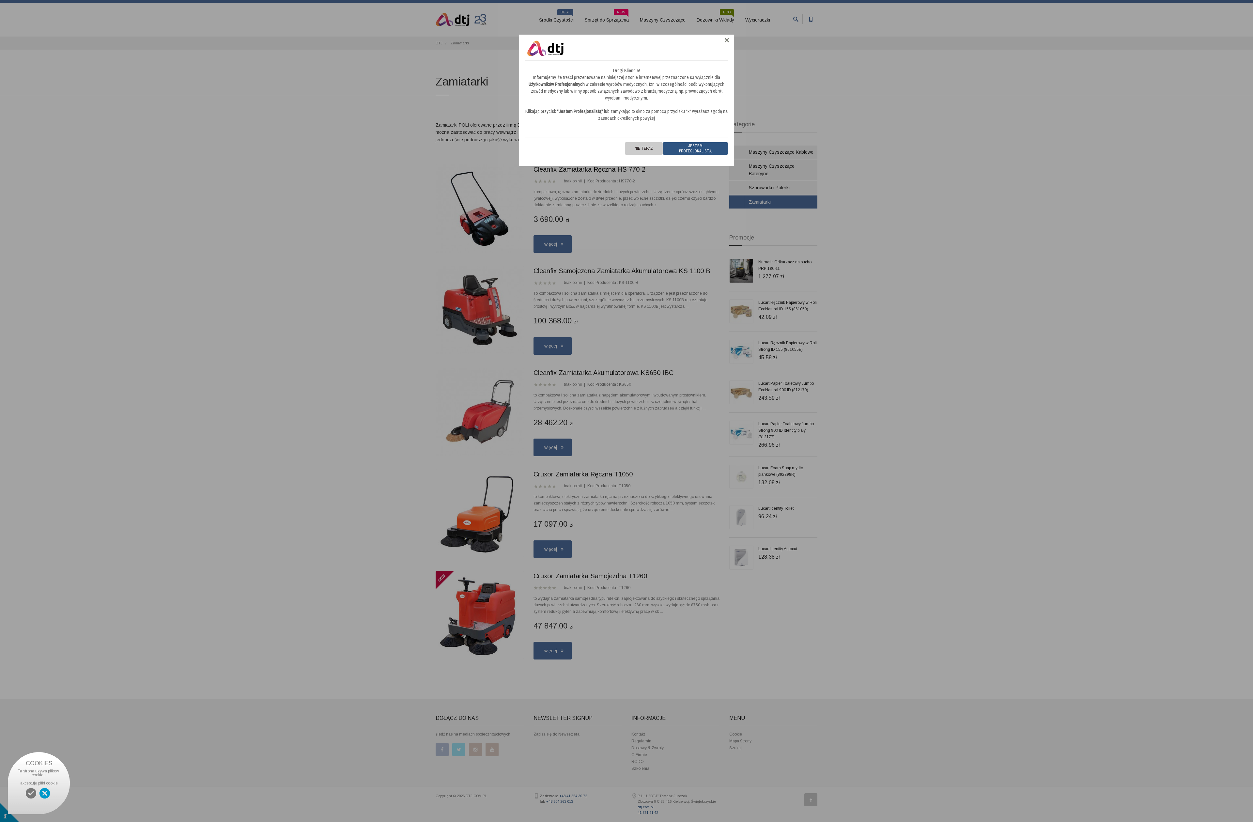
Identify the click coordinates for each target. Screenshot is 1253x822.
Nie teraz (644, 148)
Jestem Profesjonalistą (695, 148)
